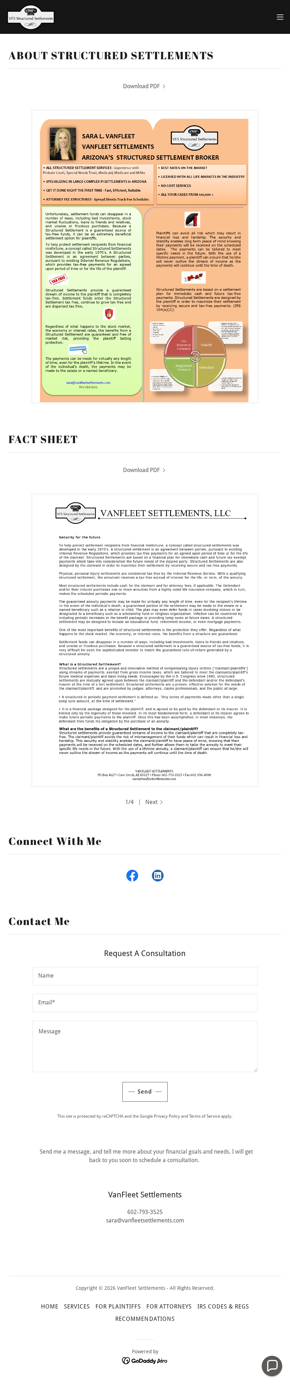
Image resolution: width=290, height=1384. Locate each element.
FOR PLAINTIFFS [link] (118, 1306)
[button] (280, 17)
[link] (31, 17)
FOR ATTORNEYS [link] (169, 1306)
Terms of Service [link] (204, 1116)
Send (145, 1091)
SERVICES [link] (77, 1306)
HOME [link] (49, 1306)
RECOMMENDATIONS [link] (144, 1319)
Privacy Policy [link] (167, 1116)
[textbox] (145, 976)
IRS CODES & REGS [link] (223, 1306)
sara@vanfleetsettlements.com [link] (145, 1220)
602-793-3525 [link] (145, 1212)
